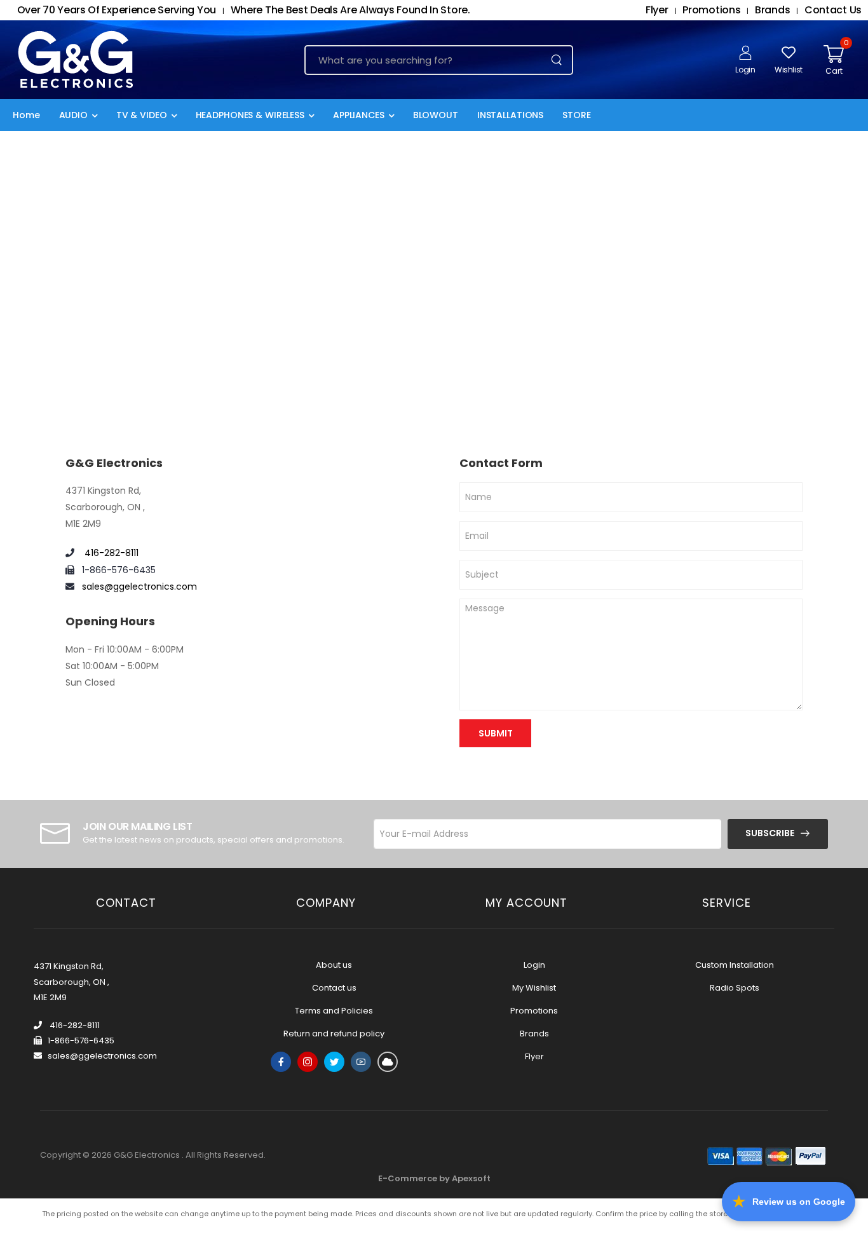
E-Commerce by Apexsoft (434, 1178)
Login (534, 965)
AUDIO (73, 115)
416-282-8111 (110, 552)
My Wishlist (534, 988)
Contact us (334, 988)
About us (334, 965)
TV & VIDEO (141, 115)
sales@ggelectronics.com (139, 586)
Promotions (534, 1011)
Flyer (534, 1056)
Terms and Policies (334, 1011)
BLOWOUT (435, 115)
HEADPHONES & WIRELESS (250, 115)
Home (26, 115)
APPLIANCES (358, 115)
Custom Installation (734, 965)
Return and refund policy (333, 1033)
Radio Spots (734, 988)
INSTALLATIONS (510, 115)
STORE (576, 115)
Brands (534, 1033)
